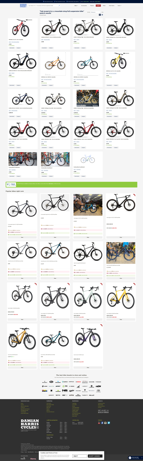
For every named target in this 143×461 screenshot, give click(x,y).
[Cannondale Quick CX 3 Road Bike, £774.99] (22, 208)
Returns (48, 410)
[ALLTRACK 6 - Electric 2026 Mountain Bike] (55, 27)
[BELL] (51, 382)
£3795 (10, 143)
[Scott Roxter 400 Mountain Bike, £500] (55, 338)
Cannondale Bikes (75, 407)
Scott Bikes (74, 404)
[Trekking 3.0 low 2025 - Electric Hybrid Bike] (55, 98)
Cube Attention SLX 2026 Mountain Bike (15, 261)
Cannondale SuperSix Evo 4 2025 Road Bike (49, 214)
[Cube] (44, 386)
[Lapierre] (91, 386)
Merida (73, 406)
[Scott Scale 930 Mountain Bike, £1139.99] (120, 253)
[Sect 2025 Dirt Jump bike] (55, 63)
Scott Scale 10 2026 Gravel (79, 354)
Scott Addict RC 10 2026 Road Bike (47, 313)
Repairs (48, 408)
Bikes (76, 5)
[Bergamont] (58, 382)
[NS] (65, 390)
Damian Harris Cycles (25, 400)
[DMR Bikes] (58, 386)
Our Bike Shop (49, 400)
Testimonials (23, 411)
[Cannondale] (91, 382)
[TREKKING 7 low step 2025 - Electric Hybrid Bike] (120, 129)
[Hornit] (85, 386)
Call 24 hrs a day (75, 420)
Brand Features (75, 400)
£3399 (107, 112)
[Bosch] (78, 382)
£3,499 (9, 356)
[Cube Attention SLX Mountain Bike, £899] (22, 250)
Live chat (99, 407)
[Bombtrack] (71, 382)
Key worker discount (50, 411)
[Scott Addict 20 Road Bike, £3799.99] (22, 295)
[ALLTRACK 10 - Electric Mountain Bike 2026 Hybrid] (23, 60)
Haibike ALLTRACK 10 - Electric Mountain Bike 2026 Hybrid (20, 70)
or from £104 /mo (12, 173)
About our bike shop (24, 406)
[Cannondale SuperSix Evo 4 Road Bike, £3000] (55, 203)
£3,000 (42, 218)
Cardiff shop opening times (52, 420)
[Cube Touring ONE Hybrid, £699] (88, 251)
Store (82, 1)
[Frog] (65, 386)
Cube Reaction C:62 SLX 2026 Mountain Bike (49, 261)
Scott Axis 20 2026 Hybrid (12, 354)
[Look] (44, 390)
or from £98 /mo (11, 145)
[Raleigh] (78, 390)
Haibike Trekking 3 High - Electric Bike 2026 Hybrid (84, 37)
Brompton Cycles (75, 408)
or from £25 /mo (44, 83)
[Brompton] (85, 382)
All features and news (76, 413)
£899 (9, 263)
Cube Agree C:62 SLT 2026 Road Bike (113, 217)
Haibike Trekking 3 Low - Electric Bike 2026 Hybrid (116, 37)
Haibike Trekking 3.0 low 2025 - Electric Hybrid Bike (51, 108)
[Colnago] (98, 382)
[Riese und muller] (98, 390)
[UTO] (71, 395)
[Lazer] (98, 386)
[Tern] (58, 395)
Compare (18, 47)
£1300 (10, 44)
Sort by (88, 12)
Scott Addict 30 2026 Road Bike (79, 313)
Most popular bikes (50, 404)
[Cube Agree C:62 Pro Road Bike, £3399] (88, 205)
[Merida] (58, 390)
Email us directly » (101, 406)
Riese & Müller (75, 411)
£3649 (10, 75)
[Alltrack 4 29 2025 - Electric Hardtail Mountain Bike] (23, 98)
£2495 (42, 41)
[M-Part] (51, 390)
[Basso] (44, 382)
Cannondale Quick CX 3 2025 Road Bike (15, 224)
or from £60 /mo (44, 114)
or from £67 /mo (76, 43)
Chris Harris (111, 5)
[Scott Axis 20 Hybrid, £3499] (22, 338)
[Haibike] (78, 386)
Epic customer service (49, 1)
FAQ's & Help (100, 404)
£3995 (10, 172)
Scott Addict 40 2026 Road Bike (112, 313)
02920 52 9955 (85, 1)
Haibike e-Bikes (75, 410)
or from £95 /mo (11, 76)
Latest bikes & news (24, 413)
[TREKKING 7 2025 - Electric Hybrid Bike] (23, 129)
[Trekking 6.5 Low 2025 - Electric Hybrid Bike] (120, 98)
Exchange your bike (24, 410)
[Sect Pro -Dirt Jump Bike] (23, 28)
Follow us (100, 420)
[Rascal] (85, 390)
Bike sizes (48, 407)
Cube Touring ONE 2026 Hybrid (79, 263)
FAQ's (104, 5)
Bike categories (75, 414)
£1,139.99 (109, 267)
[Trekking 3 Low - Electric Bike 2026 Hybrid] (120, 27)
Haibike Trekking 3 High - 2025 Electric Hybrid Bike (84, 108)
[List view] (102, 15)
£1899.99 (11, 112)
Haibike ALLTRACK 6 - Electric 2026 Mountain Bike (51, 37)
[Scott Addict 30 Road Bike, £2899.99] (88, 297)
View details (12, 47)
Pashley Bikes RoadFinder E (14, 167)
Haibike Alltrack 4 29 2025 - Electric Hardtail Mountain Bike (20, 108)
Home (22, 403)
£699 (75, 265)
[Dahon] (51, 386)
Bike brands (74, 416)
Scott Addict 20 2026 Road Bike (14, 308)
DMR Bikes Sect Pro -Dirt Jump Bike (16, 39)
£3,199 (42, 263)
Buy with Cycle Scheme (25, 408)
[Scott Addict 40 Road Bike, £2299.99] (120, 297)
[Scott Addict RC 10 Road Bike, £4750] (55, 297)
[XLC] (91, 395)
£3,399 (75, 221)
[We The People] (78, 395)
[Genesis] (71, 386)
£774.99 (9, 226)
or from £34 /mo (11, 45)
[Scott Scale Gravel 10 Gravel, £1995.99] (88, 338)
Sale (98, 5)
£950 (42, 81)
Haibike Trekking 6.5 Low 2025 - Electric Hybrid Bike (116, 107)
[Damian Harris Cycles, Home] (23, 5)
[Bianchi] (65, 382)
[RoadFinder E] (23, 159)
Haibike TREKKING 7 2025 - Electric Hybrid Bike (18, 139)
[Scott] (51, 395)
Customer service (101, 403)
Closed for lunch (50, 434)
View (22, 237)
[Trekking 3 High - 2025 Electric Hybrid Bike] (87, 98)
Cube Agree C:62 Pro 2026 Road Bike (80, 218)
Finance (92, 5)
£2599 (75, 41)
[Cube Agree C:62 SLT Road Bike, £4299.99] (120, 205)
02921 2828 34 (95, 1)
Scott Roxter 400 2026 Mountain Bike (48, 354)
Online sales (92, 1)
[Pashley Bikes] (71, 390)
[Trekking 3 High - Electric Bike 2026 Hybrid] (87, 27)
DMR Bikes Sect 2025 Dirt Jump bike (48, 77)
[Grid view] (100, 15)
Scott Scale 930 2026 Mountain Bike (113, 265)
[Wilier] (85, 395)
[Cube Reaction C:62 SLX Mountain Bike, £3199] (55, 251)
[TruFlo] (65, 395)
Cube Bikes (74, 403)
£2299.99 (43, 112)
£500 (42, 356)
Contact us (23, 407)
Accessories (84, 5)
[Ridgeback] (91, 390)
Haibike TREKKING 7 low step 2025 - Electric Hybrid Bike (117, 139)
